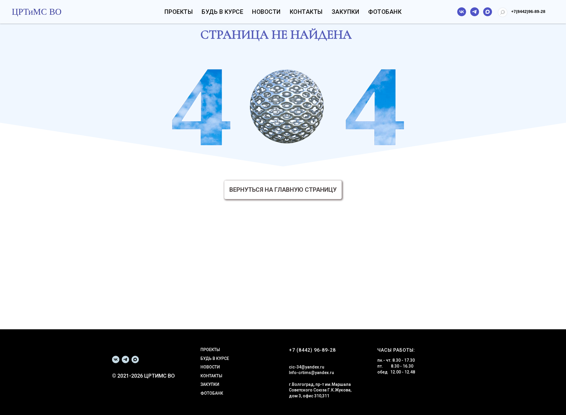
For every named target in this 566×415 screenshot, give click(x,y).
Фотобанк (385, 11)
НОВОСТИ (210, 367)
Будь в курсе (222, 11)
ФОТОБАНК (211, 393)
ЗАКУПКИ (209, 384)
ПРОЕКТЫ (210, 349)
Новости (266, 11)
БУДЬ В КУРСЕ (214, 358)
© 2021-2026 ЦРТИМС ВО (143, 376)
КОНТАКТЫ (211, 375)
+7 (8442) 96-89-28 (312, 350)
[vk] (461, 11)
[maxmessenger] (487, 11)
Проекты (178, 11)
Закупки (346, 11)
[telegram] (474, 11)
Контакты (306, 11)
